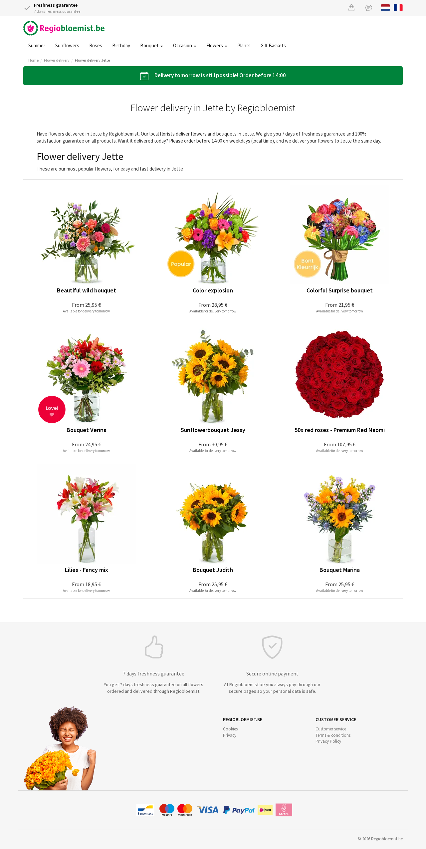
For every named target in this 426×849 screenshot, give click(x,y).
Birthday (121, 45)
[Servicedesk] (368, 7)
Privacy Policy (328, 741)
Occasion (183, 45)
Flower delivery (57, 60)
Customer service (331, 729)
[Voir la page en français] (398, 7)
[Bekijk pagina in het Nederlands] (385, 7)
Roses (95, 45)
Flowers (215, 45)
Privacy (229, 735)
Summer (36, 45)
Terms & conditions (333, 735)
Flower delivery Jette (92, 60)
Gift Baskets (273, 45)
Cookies (230, 729)
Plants (244, 45)
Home (33, 60)
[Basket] (351, 7)
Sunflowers (67, 45)
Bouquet (150, 45)
